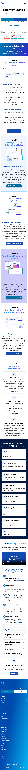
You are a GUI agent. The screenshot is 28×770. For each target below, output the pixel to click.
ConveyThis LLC (20, 767)
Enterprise (3, 704)
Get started (7, 19)
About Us (3, 715)
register (12, 588)
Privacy (2, 745)
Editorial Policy (4, 756)
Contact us (14, 673)
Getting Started (4, 729)
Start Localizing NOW (13, 353)
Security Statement (5, 754)
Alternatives (3, 736)
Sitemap (2, 724)
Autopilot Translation (13, 298)
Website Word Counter (5, 738)
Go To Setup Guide (13, 131)
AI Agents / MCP (4, 705)
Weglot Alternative (5, 734)
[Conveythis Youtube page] (20, 764)
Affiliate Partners (4, 718)
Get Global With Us (13, 186)
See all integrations (14, 25)
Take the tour (21, 19)
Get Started (7, 691)
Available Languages (5, 707)
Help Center (3, 731)
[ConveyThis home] (7, 3)
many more (19, 622)
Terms (2, 747)
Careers (2, 722)
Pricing (2, 702)
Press (2, 720)
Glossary (7, 622)
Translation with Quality (13, 243)
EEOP (2, 751)
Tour (2, 709)
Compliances (3, 749)
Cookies (2, 752)
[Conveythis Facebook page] (14, 764)
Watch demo (21, 691)
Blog (2, 733)
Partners (3, 716)
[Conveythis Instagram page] (17, 764)
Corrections (3, 758)
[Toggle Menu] (25, 2)
